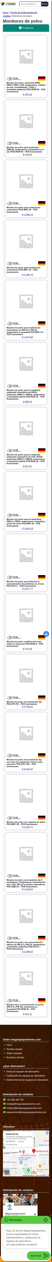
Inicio (5, 12)
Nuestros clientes (15, 1057)
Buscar (45, 4)
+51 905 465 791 (15, 1100)
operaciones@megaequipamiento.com (26, 1112)
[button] (46, 1220)
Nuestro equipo (14, 1049)
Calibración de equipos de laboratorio (25, 1076)
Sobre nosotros (14, 1053)
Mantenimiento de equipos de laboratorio (27, 1080)
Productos (27, 28)
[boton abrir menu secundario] (46, 634)
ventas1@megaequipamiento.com (24, 1108)
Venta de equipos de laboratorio (22, 1071)
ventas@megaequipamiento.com (23, 1104)
